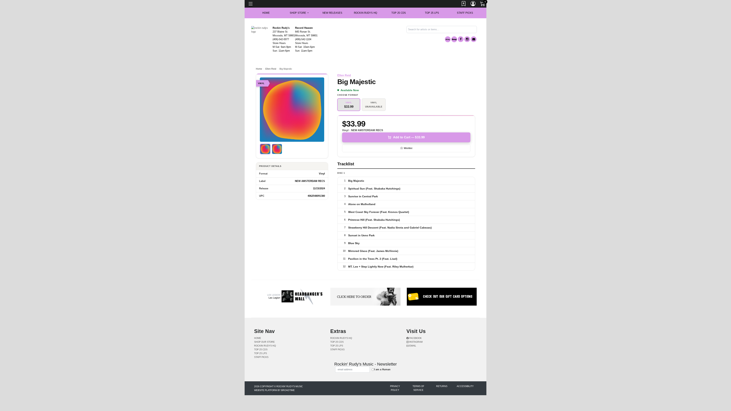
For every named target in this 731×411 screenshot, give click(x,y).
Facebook (415, 338)
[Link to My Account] (473, 4)
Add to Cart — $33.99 (409, 137)
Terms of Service (418, 388)
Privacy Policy (395, 388)
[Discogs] (454, 39)
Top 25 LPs (432, 12)
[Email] (473, 39)
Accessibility (465, 386)
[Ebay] (448, 39)
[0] (482, 4)
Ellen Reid (270, 69)
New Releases (332, 12)
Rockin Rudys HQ (365, 12)
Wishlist (408, 148)
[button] (299, 13)
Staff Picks (465, 12)
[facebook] (460, 39)
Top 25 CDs (398, 12)
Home (259, 69)
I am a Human (382, 369)
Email (412, 345)
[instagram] (467, 39)
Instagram (416, 342)
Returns (441, 386)
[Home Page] (260, 29)
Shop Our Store (264, 342)
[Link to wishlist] (463, 4)
